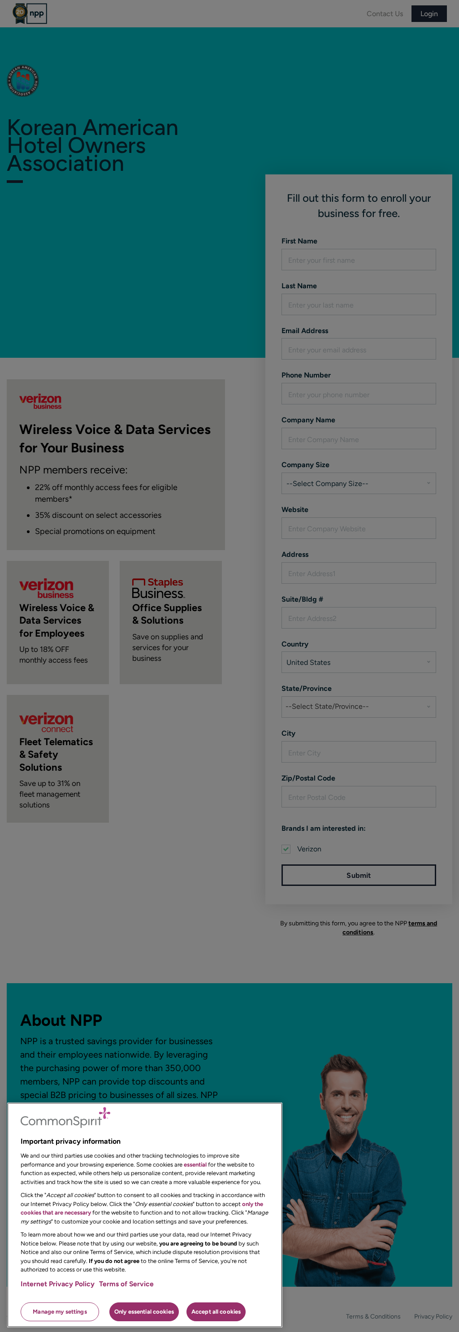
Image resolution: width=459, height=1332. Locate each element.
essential (195, 1164)
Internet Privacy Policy (58, 1284)
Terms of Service (126, 1284)
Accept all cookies (216, 1311)
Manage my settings (60, 1311)
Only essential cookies (144, 1311)
